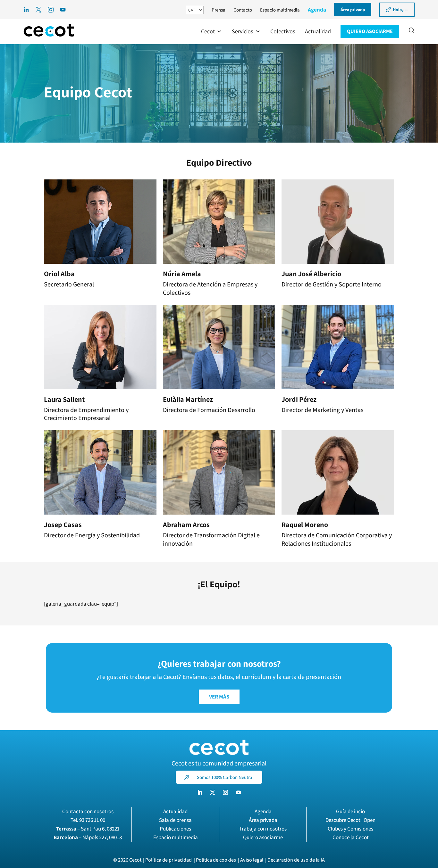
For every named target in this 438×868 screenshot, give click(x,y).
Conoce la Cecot (351, 837)
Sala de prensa (175, 819)
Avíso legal (251, 859)
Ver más (219, 696)
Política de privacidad (168, 859)
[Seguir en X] (212, 792)
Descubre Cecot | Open (350, 819)
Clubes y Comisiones (350, 828)
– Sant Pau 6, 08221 (88, 828)
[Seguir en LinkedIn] (200, 792)
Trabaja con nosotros (263, 828)
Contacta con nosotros (88, 811)
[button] (211, 31)
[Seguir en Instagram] (225, 792)
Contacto (242, 10)
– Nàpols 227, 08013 (88, 837)
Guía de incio (350, 811)
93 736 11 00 (92, 819)
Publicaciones (175, 828)
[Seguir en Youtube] (238, 792)
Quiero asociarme (263, 837)
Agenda (317, 9)
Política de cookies (216, 859)
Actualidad (175, 811)
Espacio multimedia (280, 10)
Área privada (263, 819)
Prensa (218, 10)
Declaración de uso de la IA (296, 859)
